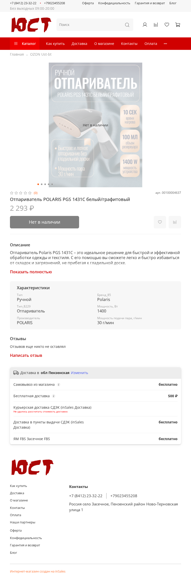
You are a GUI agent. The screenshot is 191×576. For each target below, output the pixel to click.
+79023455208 (54, 3)
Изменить (79, 373)
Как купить (55, 43)
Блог (173, 3)
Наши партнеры (22, 522)
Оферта (88, 3)
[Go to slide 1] (38, 184)
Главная (17, 54)
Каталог (29, 43)
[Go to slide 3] (45, 184)
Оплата (150, 43)
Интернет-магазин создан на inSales (37, 571)
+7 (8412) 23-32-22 (23, 3)
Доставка (79, 43)
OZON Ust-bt (40, 54)
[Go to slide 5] (52, 184)
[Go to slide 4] (48, 184)
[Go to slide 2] (42, 184)
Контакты (129, 43)
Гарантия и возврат (150, 3)
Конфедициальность (114, 3)
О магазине (104, 43)
